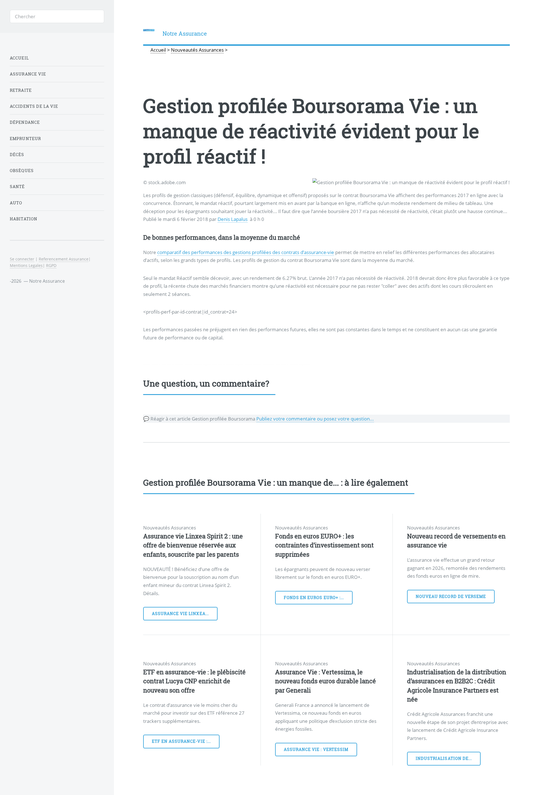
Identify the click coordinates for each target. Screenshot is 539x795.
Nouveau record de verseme (451, 596)
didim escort (151, 364)
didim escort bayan (198, 364)
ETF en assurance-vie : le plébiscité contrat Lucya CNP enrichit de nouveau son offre (194, 681)
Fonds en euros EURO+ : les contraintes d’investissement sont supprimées (324, 545)
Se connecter (22, 259)
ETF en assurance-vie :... (181, 741)
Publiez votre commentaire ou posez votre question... (315, 418)
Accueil (19, 58)
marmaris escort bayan (227, 364)
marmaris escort (172, 364)
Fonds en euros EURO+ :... (314, 597)
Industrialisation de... (444, 758)
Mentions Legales (26, 265)
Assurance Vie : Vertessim (316, 749)
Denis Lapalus (233, 219)
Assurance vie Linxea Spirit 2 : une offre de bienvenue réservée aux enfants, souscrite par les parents (193, 545)
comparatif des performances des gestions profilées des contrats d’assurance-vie (245, 252)
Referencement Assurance (63, 259)
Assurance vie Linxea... (180, 613)
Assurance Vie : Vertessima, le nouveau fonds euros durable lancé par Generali (325, 681)
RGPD (51, 265)
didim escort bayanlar (259, 364)
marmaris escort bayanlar (293, 364)
